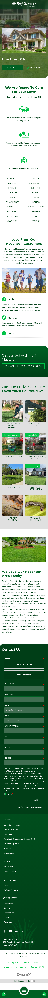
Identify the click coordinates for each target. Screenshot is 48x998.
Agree (10, 794)
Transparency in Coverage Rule (15, 967)
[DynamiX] (24, 974)
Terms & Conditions (30, 962)
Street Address (12, 726)
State (7, 748)
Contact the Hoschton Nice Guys (23, 366)
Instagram (22, 931)
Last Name (9, 694)
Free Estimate (12, 68)
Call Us (4, 994)
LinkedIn (16, 931)
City (7, 737)
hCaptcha (39, 807)
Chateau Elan (34, 603)
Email (7, 705)
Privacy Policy (13, 962)
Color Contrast (33, 981)
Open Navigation (24, 990)
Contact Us (44, 994)
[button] (24, 820)
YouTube (11, 931)
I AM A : (8, 658)
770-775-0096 (36, 67)
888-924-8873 (37, 967)
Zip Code (8, 758)
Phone (8, 716)
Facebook (5, 931)
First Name (10, 684)
